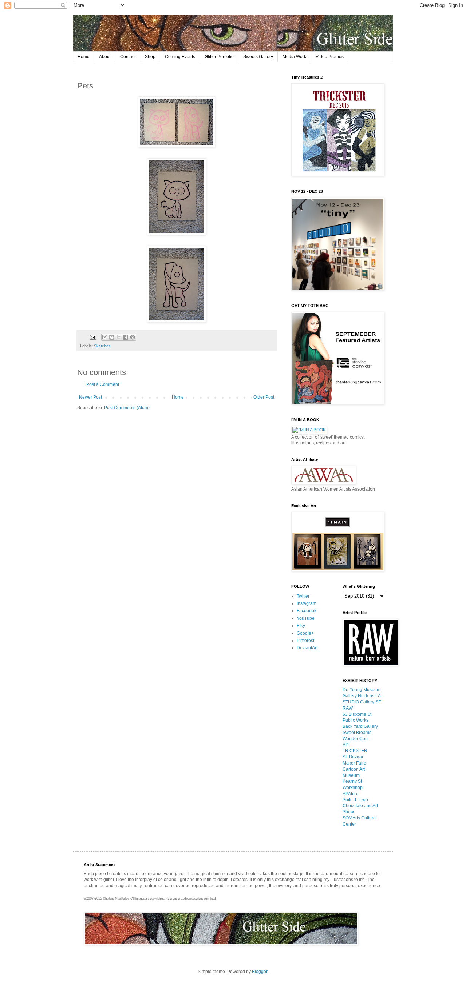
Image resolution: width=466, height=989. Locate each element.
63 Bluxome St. (357, 714)
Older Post (263, 397)
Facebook (306, 610)
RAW (348, 708)
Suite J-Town (355, 799)
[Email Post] (93, 337)
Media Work (294, 56)
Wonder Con (355, 738)
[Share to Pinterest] (132, 337)
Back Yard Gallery (360, 726)
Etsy (301, 625)
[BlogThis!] (111, 337)
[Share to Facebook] (125, 337)
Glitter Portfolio (219, 56)
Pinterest (305, 640)
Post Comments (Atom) (127, 407)
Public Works (355, 720)
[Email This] (104, 337)
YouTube (306, 618)
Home (84, 56)
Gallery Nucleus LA (362, 695)
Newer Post (90, 397)
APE (347, 744)
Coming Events (180, 56)
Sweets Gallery (258, 56)
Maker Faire (354, 763)
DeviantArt (307, 647)
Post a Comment (102, 384)
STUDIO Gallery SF (362, 702)
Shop (150, 56)
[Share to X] (118, 337)
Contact (127, 56)
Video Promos (330, 56)
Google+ (305, 633)
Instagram (306, 603)
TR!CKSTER (355, 750)
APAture (351, 793)
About (105, 56)
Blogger (259, 971)
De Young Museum (361, 689)
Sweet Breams (357, 732)
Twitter (303, 596)
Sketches (102, 346)
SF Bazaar (353, 756)
